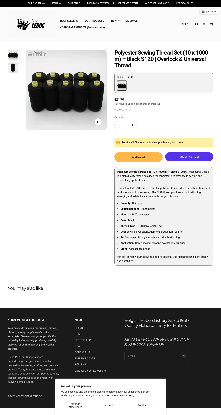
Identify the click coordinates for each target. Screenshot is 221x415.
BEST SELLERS (69, 20)
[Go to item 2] (13, 68)
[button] (209, 11)
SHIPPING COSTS (85, 358)
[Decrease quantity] (119, 125)
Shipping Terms (36, 3)
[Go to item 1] (13, 55)
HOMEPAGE (131, 20)
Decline (142, 405)
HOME (78, 334)
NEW (114, 20)
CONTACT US (82, 352)
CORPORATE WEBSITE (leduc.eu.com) (82, 27)
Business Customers (98, 3)
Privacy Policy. (127, 395)
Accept (109, 405)
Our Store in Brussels (157, 3)
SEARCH (79, 328)
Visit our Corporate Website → (92, 370)
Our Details (74, 3)
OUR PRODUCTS (94, 20)
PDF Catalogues (184, 3)
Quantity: (119, 117)
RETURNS (80, 364)
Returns (56, 3)
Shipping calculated (138, 104)
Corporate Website (127, 3)
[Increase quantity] (132, 125)
